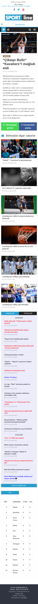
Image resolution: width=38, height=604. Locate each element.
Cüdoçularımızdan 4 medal (13, 355)
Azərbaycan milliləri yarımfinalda (15, 277)
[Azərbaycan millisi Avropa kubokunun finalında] (19, 197)
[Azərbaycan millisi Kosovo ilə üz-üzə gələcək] (19, 227)
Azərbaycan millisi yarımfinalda (15, 305)
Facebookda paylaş (29, 126)
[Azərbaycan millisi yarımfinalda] (19, 285)
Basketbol (7, 56)
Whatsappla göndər (11, 126)
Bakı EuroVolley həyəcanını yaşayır (17, 469)
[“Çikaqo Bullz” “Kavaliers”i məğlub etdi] (19, 34)
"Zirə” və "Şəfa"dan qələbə (14, 438)
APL (10, 492)
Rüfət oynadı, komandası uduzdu (16, 445)
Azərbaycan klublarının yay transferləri (18, 429)
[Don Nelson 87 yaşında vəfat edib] (19, 169)
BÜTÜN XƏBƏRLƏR (19, 485)
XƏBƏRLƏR (10, 313)
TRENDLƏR (28, 313)
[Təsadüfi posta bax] (34, 29)
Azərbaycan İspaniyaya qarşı (14, 370)
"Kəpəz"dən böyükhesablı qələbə (16, 339)
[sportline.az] (19, 14)
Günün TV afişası (10, 377)
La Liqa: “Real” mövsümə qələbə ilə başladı (15, 7)
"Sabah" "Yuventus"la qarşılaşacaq (16, 160)
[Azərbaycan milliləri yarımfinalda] (19, 257)
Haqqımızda (19, 593)
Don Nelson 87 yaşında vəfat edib (16, 188)
